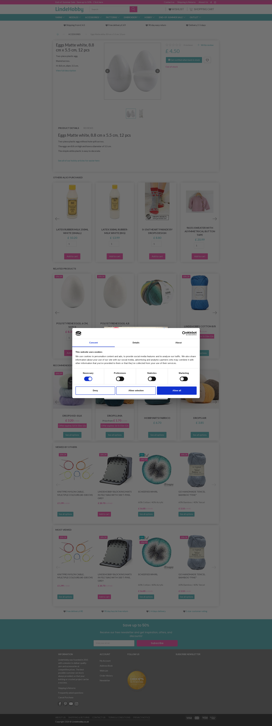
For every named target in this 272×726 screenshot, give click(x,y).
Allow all (177, 390)
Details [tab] (136, 343)
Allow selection (136, 390)
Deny (95, 390)
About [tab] (178, 343)
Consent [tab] (93, 343)
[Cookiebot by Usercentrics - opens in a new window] (184, 333)
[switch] (120, 379)
